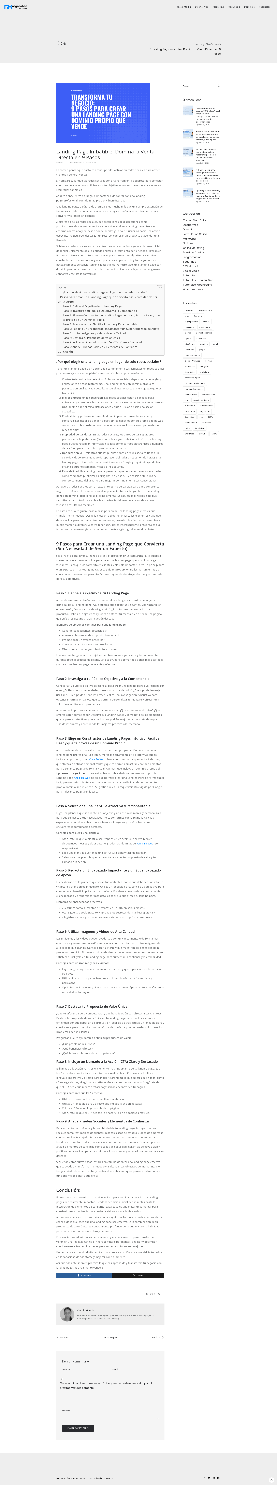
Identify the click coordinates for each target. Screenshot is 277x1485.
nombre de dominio (194, 389)
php (186, 400)
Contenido (189, 327)
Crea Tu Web (97, 759)
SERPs (210, 417)
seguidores (205, 411)
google (202, 349)
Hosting (208, 361)
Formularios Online (195, 234)
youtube (202, 434)
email (215, 344)
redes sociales (206, 406)
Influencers (190, 366)
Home (198, 44)
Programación (192, 257)
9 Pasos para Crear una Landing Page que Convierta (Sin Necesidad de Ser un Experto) (107, 299)
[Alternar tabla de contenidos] (158, 287)
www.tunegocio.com (74, 773)
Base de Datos (205, 310)
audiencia (189, 310)
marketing (204, 372)
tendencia (206, 422)
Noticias (188, 243)
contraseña (204, 327)
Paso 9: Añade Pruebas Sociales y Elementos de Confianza (100, 347)
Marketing (218, 6)
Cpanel (188, 338)
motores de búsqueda (195, 383)
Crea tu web (201, 338)
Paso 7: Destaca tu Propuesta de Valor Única (91, 338)
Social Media (184, 6)
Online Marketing (193, 248)
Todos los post (110, 1337)
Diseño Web (202, 6)
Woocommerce (193, 289)
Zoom (214, 434)
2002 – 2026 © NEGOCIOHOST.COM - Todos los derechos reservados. (85, 1478)
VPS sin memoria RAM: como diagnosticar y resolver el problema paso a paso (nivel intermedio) (206, 155)
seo (201, 417)
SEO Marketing (192, 266)
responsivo (190, 411)
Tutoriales (265, 6)
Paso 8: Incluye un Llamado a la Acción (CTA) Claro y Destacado (103, 342)
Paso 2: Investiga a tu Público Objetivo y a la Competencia (100, 311)
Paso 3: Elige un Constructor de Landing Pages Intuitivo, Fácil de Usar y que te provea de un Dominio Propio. (111, 318)
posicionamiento (201, 400)
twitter (187, 428)
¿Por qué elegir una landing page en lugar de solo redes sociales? (105, 292)
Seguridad (234, 6)
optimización (191, 394)
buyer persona (191, 321)
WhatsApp (199, 428)
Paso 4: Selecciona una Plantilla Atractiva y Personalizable (100, 324)
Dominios (249, 6)
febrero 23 (60, 162)
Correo (188, 333)
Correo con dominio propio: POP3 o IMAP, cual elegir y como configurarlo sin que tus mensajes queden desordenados (208, 115)
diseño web (190, 344)
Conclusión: (66, 351)
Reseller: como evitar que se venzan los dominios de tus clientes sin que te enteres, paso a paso (208, 135)
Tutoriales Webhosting (197, 284)
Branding (198, 316)
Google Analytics (192, 361)
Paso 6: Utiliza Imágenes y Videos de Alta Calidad (94, 333)
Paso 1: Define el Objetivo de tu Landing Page (92, 306)
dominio (204, 344)
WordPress (189, 434)
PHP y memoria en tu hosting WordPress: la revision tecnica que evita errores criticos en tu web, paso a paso (208, 175)
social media (191, 422)
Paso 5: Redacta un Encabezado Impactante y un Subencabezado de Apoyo (111, 329)
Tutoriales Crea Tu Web (198, 280)
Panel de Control (193, 252)
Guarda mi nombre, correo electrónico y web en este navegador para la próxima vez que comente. (107, 1385)
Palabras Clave (208, 394)
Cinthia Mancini (75, 162)
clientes (206, 321)
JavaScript (190, 372)
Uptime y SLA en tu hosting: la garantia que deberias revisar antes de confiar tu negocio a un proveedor (208, 194)
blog (187, 316)
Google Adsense (192, 355)
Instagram (204, 366)
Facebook (189, 349)
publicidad (190, 406)
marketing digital (192, 377)
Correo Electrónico (195, 220)
